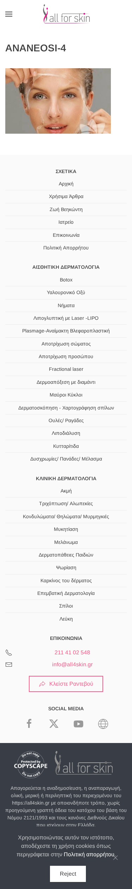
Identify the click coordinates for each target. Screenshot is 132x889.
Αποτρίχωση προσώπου (66, 356)
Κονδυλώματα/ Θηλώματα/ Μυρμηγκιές (66, 516)
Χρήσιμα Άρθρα (66, 196)
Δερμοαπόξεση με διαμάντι (66, 382)
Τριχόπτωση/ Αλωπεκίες (66, 503)
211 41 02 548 (72, 652)
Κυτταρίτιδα (66, 446)
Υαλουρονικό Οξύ (66, 292)
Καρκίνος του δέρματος (66, 580)
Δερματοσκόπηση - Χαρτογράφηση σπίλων (66, 408)
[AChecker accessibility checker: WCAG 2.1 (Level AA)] (103, 723)
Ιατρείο (66, 222)
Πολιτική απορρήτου (89, 854)
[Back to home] (66, 14)
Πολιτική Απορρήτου (66, 247)
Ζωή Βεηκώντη (66, 209)
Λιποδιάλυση (66, 433)
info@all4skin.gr (72, 664)
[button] (8, 14)
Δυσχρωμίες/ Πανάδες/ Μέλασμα (66, 459)
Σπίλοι (66, 606)
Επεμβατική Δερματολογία (66, 593)
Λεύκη (66, 619)
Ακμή (66, 491)
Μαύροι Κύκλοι (66, 395)
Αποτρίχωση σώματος (66, 344)
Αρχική (66, 183)
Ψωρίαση (66, 567)
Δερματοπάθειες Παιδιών (66, 555)
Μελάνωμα (66, 542)
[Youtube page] (78, 723)
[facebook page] (29, 723)
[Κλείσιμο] (115, 857)
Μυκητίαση (66, 529)
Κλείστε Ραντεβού (71, 684)
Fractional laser (66, 369)
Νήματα (66, 305)
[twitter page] (54, 723)
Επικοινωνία (66, 235)
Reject (68, 874)
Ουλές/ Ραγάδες (66, 420)
